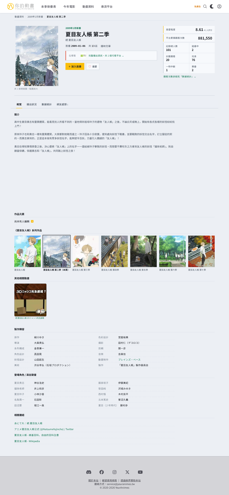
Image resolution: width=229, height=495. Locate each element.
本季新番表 (48, 6)
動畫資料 (19, 16)
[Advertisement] (114, 183)
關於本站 (93, 480)
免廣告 (197, 6)
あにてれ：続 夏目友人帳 (28, 423)
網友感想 (62, 104)
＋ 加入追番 (74, 66)
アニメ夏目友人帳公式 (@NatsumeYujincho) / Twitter (44, 429)
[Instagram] (114, 472)
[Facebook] (101, 472)
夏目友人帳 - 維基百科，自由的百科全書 (36, 435)
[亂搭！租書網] (83, 55)
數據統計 (47, 104)
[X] (127, 472)
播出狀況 (32, 104)
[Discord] (88, 472)
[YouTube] (140, 472)
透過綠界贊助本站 (131, 480)
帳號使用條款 (109, 480)
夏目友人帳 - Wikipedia (27, 441)
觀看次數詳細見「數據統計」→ (180, 76)
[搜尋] (205, 6)
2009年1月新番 (35, 16)
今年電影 (69, 6)
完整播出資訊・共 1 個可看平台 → (106, 55)
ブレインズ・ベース (129, 359)
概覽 (19, 104)
